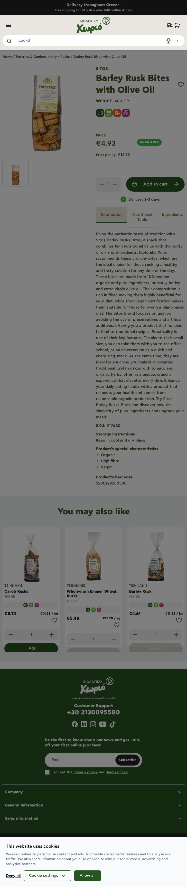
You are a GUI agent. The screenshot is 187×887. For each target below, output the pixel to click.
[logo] (93, 25)
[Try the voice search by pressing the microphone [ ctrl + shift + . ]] (168, 40)
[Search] (9, 41)
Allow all (87, 875)
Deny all (13, 875)
